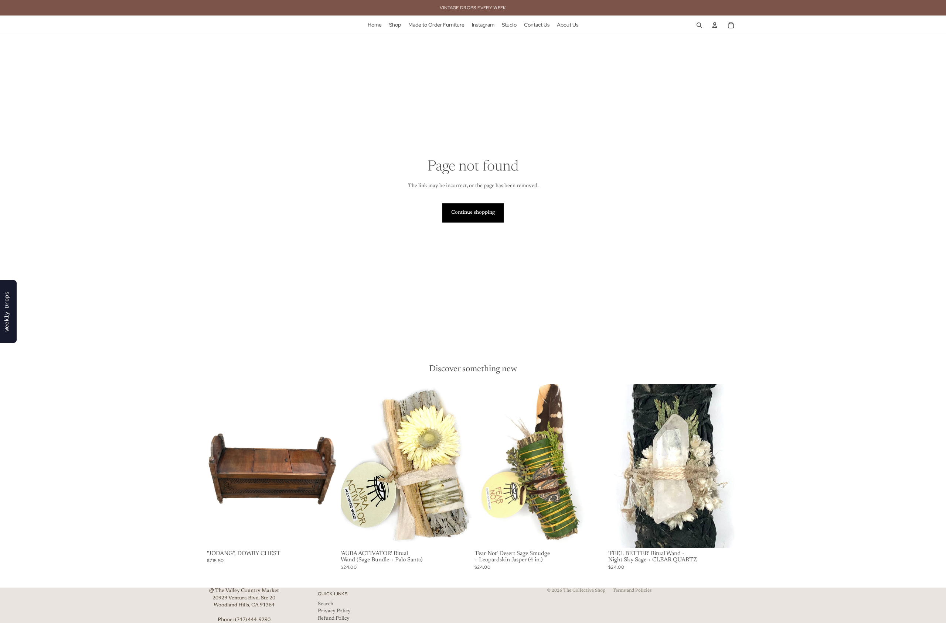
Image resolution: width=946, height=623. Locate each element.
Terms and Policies (632, 590)
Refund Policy (334, 618)
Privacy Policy (334, 611)
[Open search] (699, 25)
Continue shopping (473, 212)
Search (325, 604)
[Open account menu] (715, 25)
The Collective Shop (584, 590)
